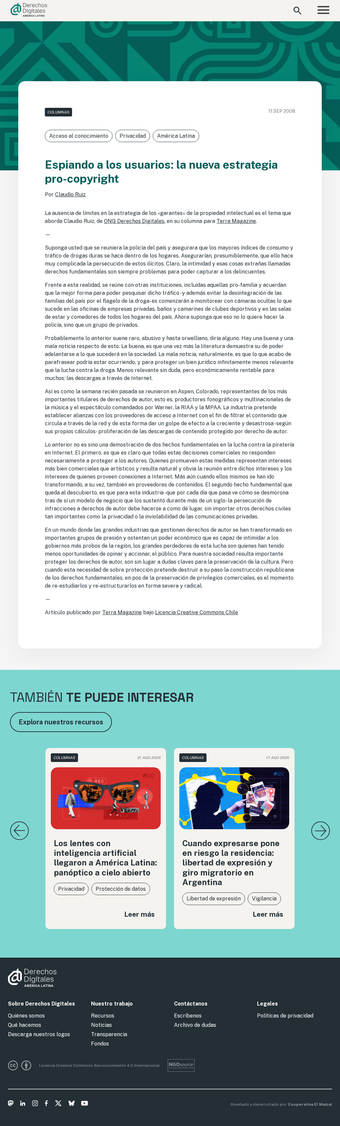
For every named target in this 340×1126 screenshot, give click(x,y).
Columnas (58, 112)
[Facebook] (46, 1104)
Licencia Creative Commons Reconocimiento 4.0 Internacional (99, 1065)
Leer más (139, 914)
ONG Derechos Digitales (134, 221)
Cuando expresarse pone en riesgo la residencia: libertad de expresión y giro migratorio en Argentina (231, 863)
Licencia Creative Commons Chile (196, 612)
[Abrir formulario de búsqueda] (297, 11)
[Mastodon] (11, 1104)
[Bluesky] (71, 1104)
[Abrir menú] (323, 11)
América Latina (176, 136)
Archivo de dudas (195, 1025)
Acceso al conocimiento (78, 136)
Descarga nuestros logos (39, 1034)
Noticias (101, 1025)
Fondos (100, 1043)
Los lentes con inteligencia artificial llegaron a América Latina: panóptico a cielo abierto (105, 858)
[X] (58, 1104)
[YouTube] (84, 1104)
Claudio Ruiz (70, 194)
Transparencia (109, 1034)
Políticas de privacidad (285, 1016)
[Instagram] (35, 1104)
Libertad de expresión (214, 898)
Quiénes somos (26, 1016)
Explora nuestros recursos (61, 722)
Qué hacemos (24, 1025)
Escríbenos (188, 1016)
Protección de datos (121, 889)
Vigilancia (264, 898)
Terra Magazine (236, 221)
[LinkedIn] (23, 1104)
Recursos (102, 1016)
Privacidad (133, 136)
